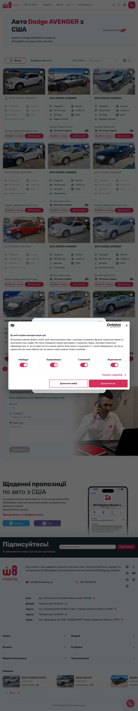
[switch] (54, 365)
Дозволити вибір (68, 383)
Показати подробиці (112, 375)
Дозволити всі (108, 383)
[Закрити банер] (127, 325)
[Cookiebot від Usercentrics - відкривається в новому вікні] (109, 325)
